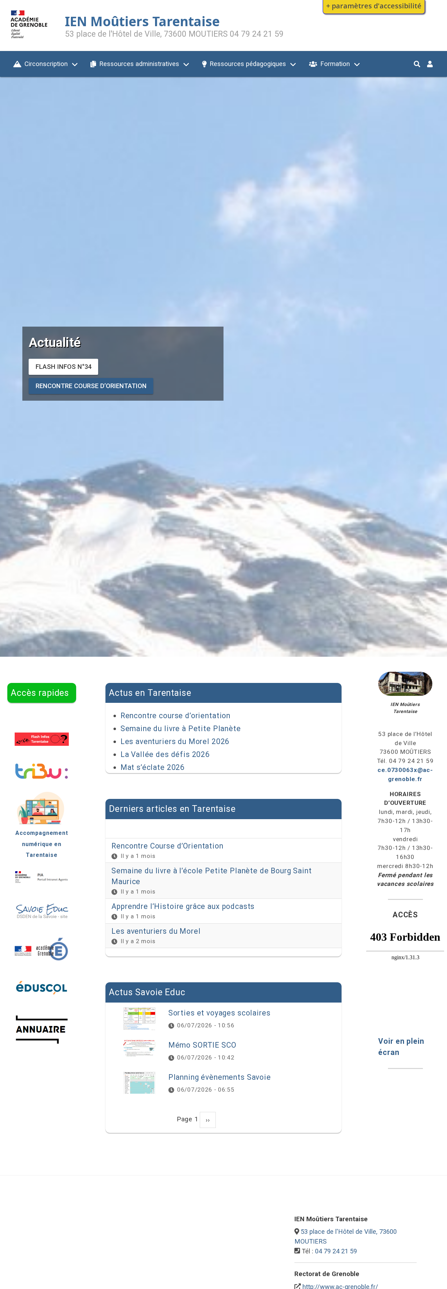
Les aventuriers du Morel (155, 931)
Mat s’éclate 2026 (152, 767)
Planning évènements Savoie (219, 1077)
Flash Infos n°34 (63, 366)
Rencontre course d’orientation (91, 386)
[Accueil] (29, 39)
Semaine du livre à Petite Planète (180, 728)
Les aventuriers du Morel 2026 (175, 741)
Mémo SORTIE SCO (202, 1045)
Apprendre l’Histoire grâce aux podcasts (183, 906)
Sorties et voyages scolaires (219, 1012)
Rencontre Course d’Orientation (167, 846)
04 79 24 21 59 (336, 1251)
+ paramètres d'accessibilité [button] (374, 5)
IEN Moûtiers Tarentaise (142, 21)
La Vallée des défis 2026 (165, 754)
